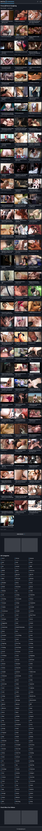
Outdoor (18, 720)
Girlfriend (32, 659)
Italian (17, 684)
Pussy (31, 732)
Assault (17, 566)
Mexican (18, 704)
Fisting (31, 643)
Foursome (18, 651)
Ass (3, 566)
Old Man (18, 716)
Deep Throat (32, 615)
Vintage (3, 793)
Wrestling (18, 801)
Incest (17, 680)
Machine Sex (32, 696)
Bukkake (4, 590)
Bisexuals (18, 578)
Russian (3, 744)
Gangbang (32, 655)
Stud (3, 773)
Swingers (32, 773)
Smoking (32, 753)
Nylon (17, 712)
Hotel (31, 676)
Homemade (18, 676)
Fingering (4, 643)
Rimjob (17, 740)
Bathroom (32, 570)
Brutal (7, 1)
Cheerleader (18, 599)
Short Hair (18, 748)
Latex (3, 692)
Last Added (9, 8)
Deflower (4, 619)
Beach (3, 574)
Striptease (32, 769)
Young (31, 801)
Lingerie (17, 696)
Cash (3, 594)
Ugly (3, 789)
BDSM (3, 570)
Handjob (4, 671)
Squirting (32, 765)
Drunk (31, 627)
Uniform (17, 789)
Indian (31, 680)
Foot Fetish (18, 647)
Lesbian (31, 692)
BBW (31, 566)
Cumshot (32, 611)
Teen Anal (32, 777)
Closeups (4, 603)
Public (17, 732)
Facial (31, 635)
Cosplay (3, 607)
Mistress (4, 708)
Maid (3, 700)
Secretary (32, 744)
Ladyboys (32, 688)
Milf (31, 704)
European (4, 635)
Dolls (17, 623)
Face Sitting (18, 635)
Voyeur (3, 797)
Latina (17, 692)
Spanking (32, 761)
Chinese (31, 599)
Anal (3, 562)
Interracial (4, 684)
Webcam (18, 797)
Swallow (18, 773)
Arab (17, 562)
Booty (17, 582)
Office (31, 712)
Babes (17, 570)
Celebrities (32, 594)
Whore (31, 797)
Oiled (3, 716)
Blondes (31, 578)
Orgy (3, 720)
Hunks (3, 680)
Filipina (31, 639)
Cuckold (17, 611)
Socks (3, 757)
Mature (3, 704)
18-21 (3, 558)
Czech (17, 615)
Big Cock (18, 574)
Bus (17, 590)
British (3, 586)
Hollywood (4, 676)
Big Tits (31, 574)
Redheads (4, 740)
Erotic (31, 631)
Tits (3, 785)
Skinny (3, 753)
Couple (17, 607)
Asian (31, 562)
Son (3, 761)
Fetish (17, 639)
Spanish (17, 761)
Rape (3, 736)
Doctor (31, 619)
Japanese (32, 684)
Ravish (17, 736)
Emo (17, 631)
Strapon (18, 769)
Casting (17, 594)
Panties (3, 724)
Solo (31, 757)
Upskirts (32, 789)
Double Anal (4, 627)
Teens (3, 781)
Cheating (4, 599)
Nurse (3, 712)
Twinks (31, 785)
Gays (3, 659)
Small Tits (18, 753)
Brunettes (18, 586)
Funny (17, 655)
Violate (17, 793)
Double (31, 623)
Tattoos (4, 777)
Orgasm (31, 716)
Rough (31, 740)
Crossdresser (5, 611)
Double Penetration (20, 627)
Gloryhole (18, 663)
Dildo (17, 619)
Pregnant (4, 732)
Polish (17, 728)
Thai (17, 781)
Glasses (3, 663)
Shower (31, 748)
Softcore (18, 757)
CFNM (31, 590)
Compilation (32, 603)
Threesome (32, 781)
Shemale (4, 748)
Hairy (31, 667)
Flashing (4, 647)
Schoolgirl (18, 744)
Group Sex (18, 667)
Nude (31, 708)
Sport (3, 765)
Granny (3, 667)
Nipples (17, 708)
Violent (31, 793)
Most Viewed (3, 8)
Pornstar (32, 728)
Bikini (3, 578)
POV (31, 720)
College (17, 603)
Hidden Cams (33, 671)
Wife (3, 801)
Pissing (3, 728)
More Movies (20, 534)
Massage (18, 700)
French (31, 651)
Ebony (3, 631)
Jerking (17, 688)
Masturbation (33, 700)
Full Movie (4, 655)
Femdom (4, 639)
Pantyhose (18, 724)
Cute (3, 615)
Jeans (3, 688)
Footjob (31, 647)
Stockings (4, 769)
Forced (3, 651)
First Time (18, 643)
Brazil (31, 582)
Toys (17, 785)
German (17, 659)
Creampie (32, 607)
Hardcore (18, 671)
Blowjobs (4, 582)
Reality (31, 736)
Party (31, 724)
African (17, 558)
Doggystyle (4, 623)
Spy (17, 765)
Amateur (32, 558)
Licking (3, 696)
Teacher (17, 777)
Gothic (31, 663)
